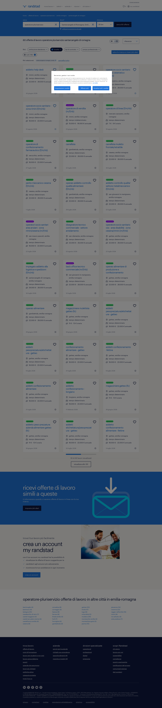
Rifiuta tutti (85, 88)
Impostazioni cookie (62, 88)
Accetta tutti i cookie (101, 88)
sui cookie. (95, 83)
